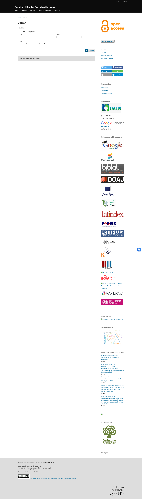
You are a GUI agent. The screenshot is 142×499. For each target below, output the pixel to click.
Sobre (56, 10)
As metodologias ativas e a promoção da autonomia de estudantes (110, 357)
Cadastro (118, 1)
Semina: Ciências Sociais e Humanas (36, 7)
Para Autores (104, 90)
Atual (16, 10)
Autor (58, 35)
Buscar (92, 50)
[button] (106, 67)
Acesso (125, 1)
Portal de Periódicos (45, 10)
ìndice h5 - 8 (105, 126)
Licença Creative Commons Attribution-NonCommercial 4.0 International (53, 478)
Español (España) (106, 55)
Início (19, 17)
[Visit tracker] (101, 414)
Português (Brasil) (107, 58)
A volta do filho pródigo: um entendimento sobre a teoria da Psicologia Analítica (111, 379)
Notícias (32, 10)
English (103, 53)
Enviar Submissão (107, 41)
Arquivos (24, 10)
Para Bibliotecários (106, 93)
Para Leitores (104, 87)
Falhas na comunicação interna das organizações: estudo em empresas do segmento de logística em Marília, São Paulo (112, 388)
